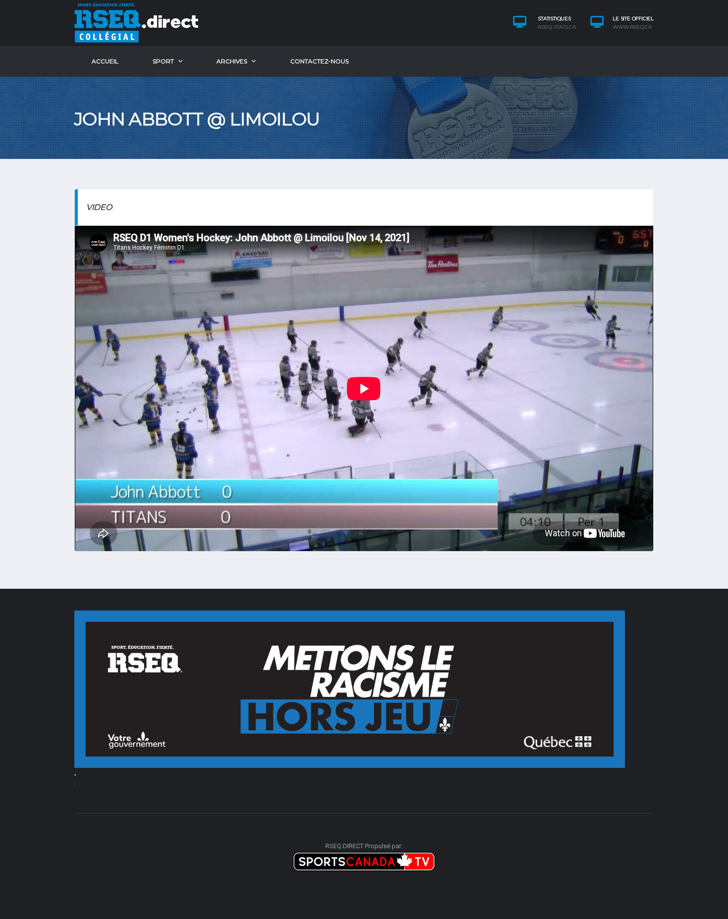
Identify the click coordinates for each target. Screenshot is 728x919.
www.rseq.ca (632, 27)
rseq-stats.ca (557, 27)
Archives (231, 61)
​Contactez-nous (319, 61)
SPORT (163, 61)
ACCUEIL (105, 61)
